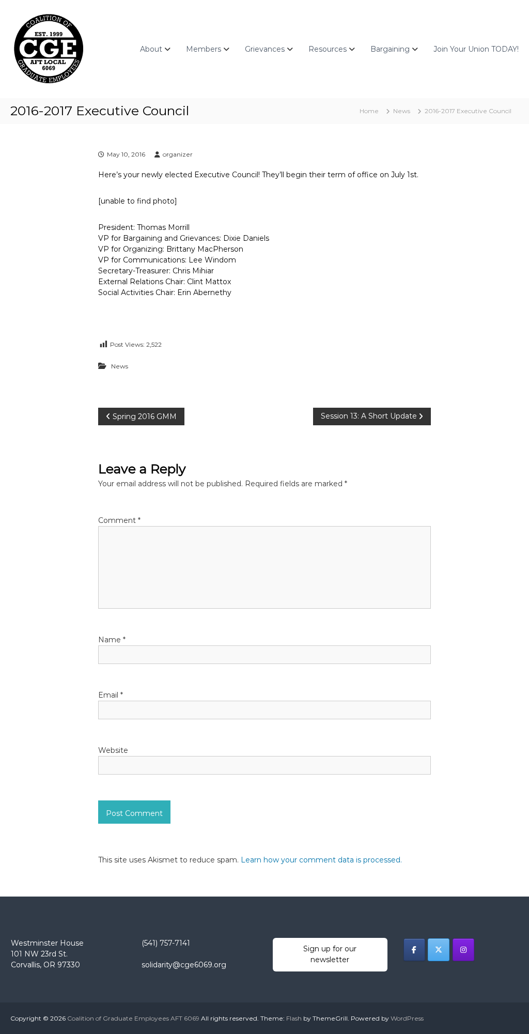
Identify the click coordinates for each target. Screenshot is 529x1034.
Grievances (265, 49)
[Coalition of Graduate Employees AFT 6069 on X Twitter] (438, 949)
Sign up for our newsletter (329, 954)
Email (110, 695)
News (401, 111)
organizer (178, 154)
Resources (327, 49)
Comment (119, 520)
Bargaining (390, 49)
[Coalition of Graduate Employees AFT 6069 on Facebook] (414, 949)
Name (112, 639)
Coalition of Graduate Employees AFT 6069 (133, 1018)
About (151, 49)
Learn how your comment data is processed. (321, 860)
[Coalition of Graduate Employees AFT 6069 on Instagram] (463, 949)
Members (203, 49)
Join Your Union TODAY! (476, 49)
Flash (294, 1018)
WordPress (407, 1018)
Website (113, 750)
